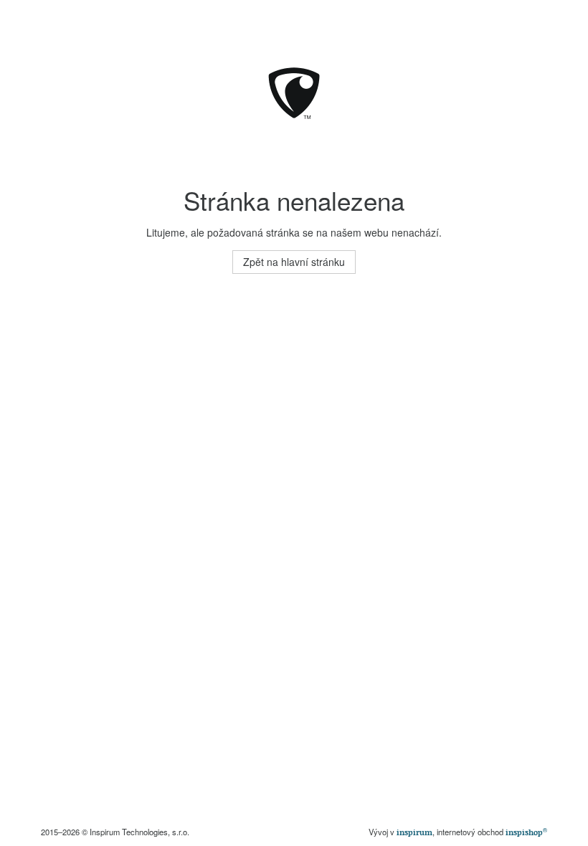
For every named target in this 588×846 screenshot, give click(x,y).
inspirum (414, 832)
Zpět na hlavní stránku (294, 262)
